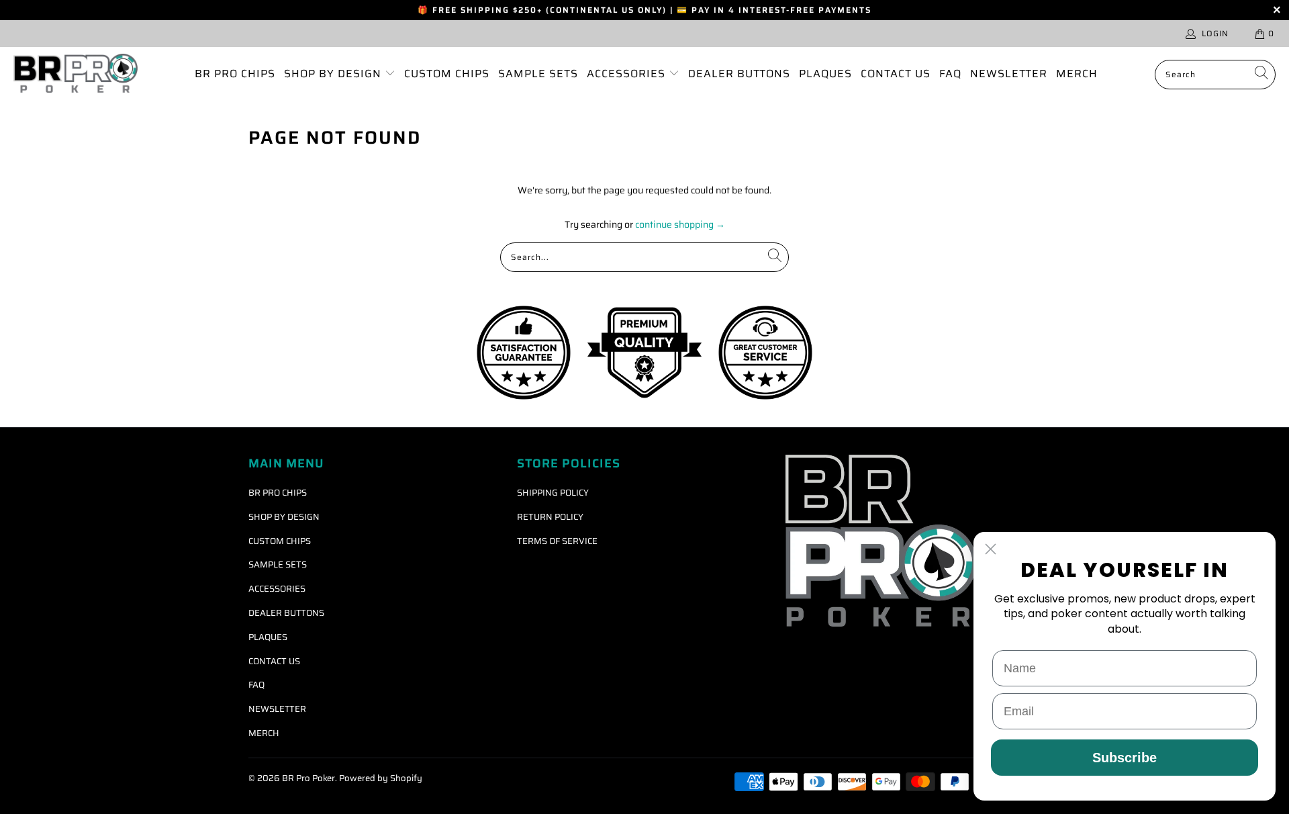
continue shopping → (680, 224)
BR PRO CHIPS (235, 73)
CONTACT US (895, 73)
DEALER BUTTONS (739, 73)
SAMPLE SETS (538, 73)
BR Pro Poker (308, 778)
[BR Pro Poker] (75, 74)
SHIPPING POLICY (553, 493)
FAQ (950, 73)
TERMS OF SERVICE (557, 541)
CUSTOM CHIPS (446, 73)
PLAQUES (825, 73)
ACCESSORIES (628, 73)
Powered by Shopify (380, 778)
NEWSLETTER (1008, 73)
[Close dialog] (990, 549)
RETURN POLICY (550, 517)
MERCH (1077, 73)
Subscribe (1124, 757)
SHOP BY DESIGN (334, 73)
